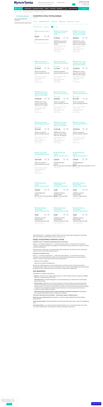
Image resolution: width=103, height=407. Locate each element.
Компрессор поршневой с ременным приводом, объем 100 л (42, 73)
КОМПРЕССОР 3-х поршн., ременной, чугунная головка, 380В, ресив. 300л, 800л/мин (79, 73)
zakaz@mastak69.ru (61, 2)
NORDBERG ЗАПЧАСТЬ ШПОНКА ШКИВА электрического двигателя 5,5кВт (80, 220)
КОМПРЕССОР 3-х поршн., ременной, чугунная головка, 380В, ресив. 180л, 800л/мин (60, 134)
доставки (45, 305)
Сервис (47, 8)
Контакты (59, 8)
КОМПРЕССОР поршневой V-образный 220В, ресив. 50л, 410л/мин (60, 43)
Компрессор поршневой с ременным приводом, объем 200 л (80, 103)
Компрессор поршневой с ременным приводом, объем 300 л (80, 134)
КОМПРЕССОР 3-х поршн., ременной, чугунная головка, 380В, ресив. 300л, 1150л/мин (41, 103)
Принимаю (9, 404)
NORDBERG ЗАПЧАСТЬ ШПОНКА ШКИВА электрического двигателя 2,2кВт (42, 220)
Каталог (20, 8)
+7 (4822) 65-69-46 (83, 2)
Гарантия (52, 8)
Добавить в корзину (42, 49)
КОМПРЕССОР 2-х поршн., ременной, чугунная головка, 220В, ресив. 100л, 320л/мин (79, 43)
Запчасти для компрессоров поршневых (21, 19)
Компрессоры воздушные (23, 16)
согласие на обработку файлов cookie (7, 401)
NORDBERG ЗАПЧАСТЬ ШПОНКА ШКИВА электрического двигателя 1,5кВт (61, 220)
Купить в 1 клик (42, 46)
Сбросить (77, 21)
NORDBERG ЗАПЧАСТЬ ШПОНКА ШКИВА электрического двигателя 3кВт (80, 195)
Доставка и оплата (38, 8)
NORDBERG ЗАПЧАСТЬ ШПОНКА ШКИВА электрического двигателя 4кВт (60, 195)
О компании (27, 8)
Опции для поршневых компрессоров (23, 22)
